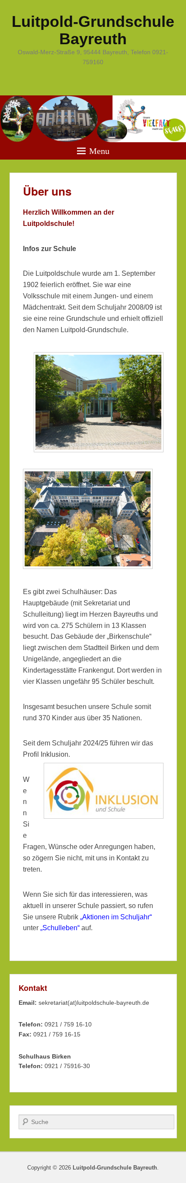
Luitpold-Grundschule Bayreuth (93, 30)
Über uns (47, 191)
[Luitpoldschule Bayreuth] (93, 118)
